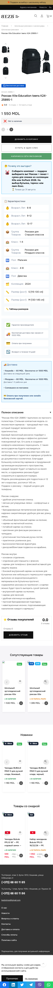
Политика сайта (9, 940)
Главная (4, 26)
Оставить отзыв (25, 105)
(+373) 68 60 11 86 (13, 893)
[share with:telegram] (31, 984)
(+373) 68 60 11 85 (13, 882)
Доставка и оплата (10, 929)
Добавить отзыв (18, 635)
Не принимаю (31, 978)
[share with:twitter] (22, 984)
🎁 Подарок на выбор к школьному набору (26, 2)
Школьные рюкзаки (10, 29)
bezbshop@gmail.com (10, 900)
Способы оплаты (9, 934)
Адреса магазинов (28, 7)
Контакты (6, 924)
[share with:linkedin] (13, 984)
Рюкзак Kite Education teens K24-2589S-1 (19, 33)
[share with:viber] (39, 984)
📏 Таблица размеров (17, 309)
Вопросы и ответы (10, 918)
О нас (4, 908)
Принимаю (12, 978)
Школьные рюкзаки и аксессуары (30, 26)
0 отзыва (12, 105)
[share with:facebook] (4, 984)
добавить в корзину (26, 139)
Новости (43, 7)
